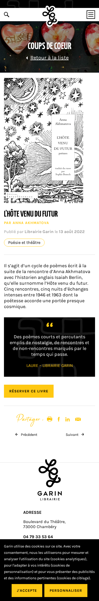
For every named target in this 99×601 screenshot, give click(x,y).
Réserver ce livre (28, 391)
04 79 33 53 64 (38, 536)
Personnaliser (66, 590)
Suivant (72, 435)
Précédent (28, 435)
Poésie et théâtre (24, 242)
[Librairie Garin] (49, 16)
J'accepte (27, 590)
